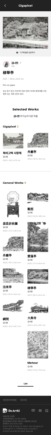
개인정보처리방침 (9, 400)
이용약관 (23, 400)
